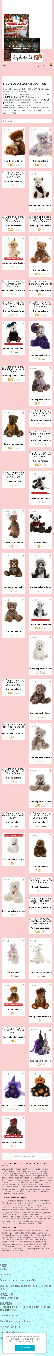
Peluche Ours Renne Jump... (13, 543)
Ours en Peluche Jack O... (40, 1105)
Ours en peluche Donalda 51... (40, 823)
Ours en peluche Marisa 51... (40, 400)
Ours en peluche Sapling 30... (13, 264)
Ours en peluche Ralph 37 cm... (40, 588)
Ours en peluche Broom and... (40, 1062)
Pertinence (27, 121)
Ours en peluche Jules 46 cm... (40, 206)
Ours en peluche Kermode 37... (13, 779)
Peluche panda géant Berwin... (40, 929)
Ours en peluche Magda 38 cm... (41, 758)
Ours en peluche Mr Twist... (13, 182)
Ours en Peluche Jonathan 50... (40, 462)
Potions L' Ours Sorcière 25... (13, 1106)
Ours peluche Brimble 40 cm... (40, 1017)
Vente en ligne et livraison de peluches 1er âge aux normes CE (25, 1308)
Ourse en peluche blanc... (13, 911)
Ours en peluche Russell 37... (40, 714)
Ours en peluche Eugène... (13, 823)
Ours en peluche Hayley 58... (40, 802)
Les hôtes (5, 1274)
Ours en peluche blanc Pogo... (13, 349)
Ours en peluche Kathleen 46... (40, 271)
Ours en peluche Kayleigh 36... (13, 632)
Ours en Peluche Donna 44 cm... (40, 441)
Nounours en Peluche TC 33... (13, 1143)
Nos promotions (9, 1297)
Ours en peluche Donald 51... (13, 376)
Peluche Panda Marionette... (40, 543)
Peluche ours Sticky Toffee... (13, 162)
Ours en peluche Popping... (40, 162)
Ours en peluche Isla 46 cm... (40, 625)
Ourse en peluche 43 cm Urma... (40, 669)
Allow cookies (24, 1347)
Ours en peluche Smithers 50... (13, 690)
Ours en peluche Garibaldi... (13, 226)
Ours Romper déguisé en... (40, 421)
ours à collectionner (16, 96)
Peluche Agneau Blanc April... (40, 499)
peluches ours (35, 88)
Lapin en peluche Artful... (40, 225)
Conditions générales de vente (16, 1321)
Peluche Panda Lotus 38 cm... (14, 1038)
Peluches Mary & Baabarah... (13, 973)
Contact (4, 1268)
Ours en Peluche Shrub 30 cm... (13, 312)
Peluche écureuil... (40, 887)
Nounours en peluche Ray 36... (13, 588)
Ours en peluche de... (13, 444)
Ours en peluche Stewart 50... (40, 312)
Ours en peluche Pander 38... (40, 291)
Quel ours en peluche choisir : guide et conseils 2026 (25, 1287)
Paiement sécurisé (10, 1326)
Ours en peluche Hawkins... (13, 1010)
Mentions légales (9, 1315)
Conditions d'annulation (13, 1332)
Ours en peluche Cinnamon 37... (40, 867)
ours (6, 1163)
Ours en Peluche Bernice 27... (13, 291)
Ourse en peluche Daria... (13, 859)
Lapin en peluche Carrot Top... (40, 908)
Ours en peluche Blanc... (41, 355)
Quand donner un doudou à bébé (18, 1280)
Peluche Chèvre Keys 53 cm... (41, 973)
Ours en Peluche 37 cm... (13, 733)
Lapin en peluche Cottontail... (13, 482)
